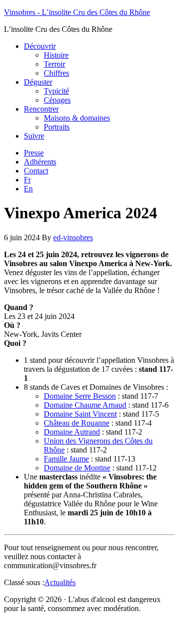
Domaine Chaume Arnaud (85, 405)
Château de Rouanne (76, 423)
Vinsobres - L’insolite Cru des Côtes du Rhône (77, 12)
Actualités (60, 582)
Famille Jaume (66, 459)
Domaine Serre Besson (80, 396)
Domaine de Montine (77, 468)
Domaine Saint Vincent (80, 414)
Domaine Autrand (72, 432)
